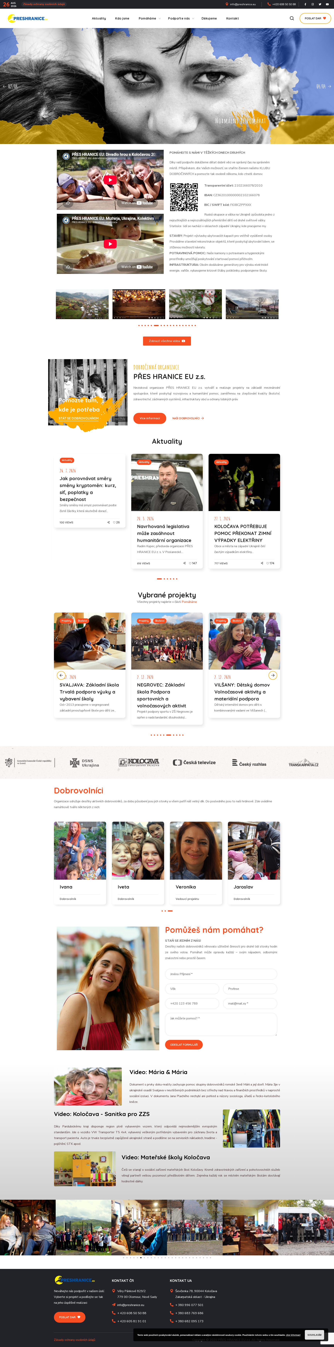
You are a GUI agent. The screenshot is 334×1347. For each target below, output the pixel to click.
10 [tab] (170, 325)
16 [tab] (189, 325)
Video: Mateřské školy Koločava (166, 1157)
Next (272, 675)
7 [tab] (157, 325)
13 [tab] (179, 325)
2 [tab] (142, 325)
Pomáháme (189, 602)
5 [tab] (151, 325)
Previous (61, 675)
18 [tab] (195, 325)
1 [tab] (139, 325)
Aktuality (67, 460)
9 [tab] (167, 325)
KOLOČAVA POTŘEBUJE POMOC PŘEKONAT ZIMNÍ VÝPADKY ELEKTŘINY (242, 533)
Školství (82, 620)
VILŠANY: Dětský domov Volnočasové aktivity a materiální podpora (87, 692)
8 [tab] (162, 325)
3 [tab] (145, 325)
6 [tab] (154, 325)
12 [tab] (176, 325)
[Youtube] (327, 4)
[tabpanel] (138, 304)
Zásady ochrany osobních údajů (44, 4)
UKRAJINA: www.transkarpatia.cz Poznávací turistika (162, 692)
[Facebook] (305, 4)
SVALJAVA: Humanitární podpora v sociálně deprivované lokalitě (241, 692)
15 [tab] (186, 325)
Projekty (66, 620)
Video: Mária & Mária (158, 1072)
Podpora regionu (148, 620)
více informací (293, 1334)
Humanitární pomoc (227, 620)
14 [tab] (182, 325)
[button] (292, 18)
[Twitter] (320, 4)
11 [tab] (173, 325)
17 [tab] (192, 325)
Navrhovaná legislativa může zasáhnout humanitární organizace (164, 533)
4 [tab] (148, 325)
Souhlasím (314, 1335)
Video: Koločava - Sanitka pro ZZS (102, 1114)
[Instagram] (312, 4)
